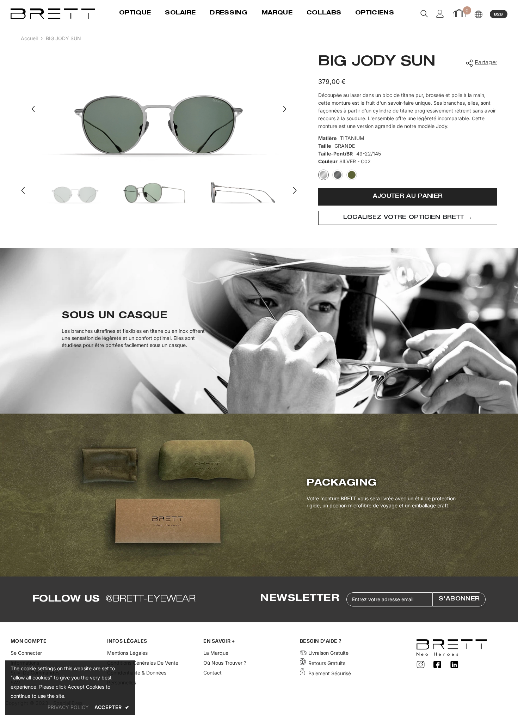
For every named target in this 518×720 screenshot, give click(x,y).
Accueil (29, 38)
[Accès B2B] (498, 14)
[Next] (285, 109)
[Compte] (440, 14)
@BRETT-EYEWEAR (151, 599)
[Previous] (33, 109)
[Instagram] (421, 665)
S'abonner (459, 599)
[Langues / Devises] (478, 14)
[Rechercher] (424, 13)
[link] (259, 331)
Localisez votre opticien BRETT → (407, 218)
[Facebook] (438, 665)
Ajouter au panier (408, 197)
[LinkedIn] (454, 665)
